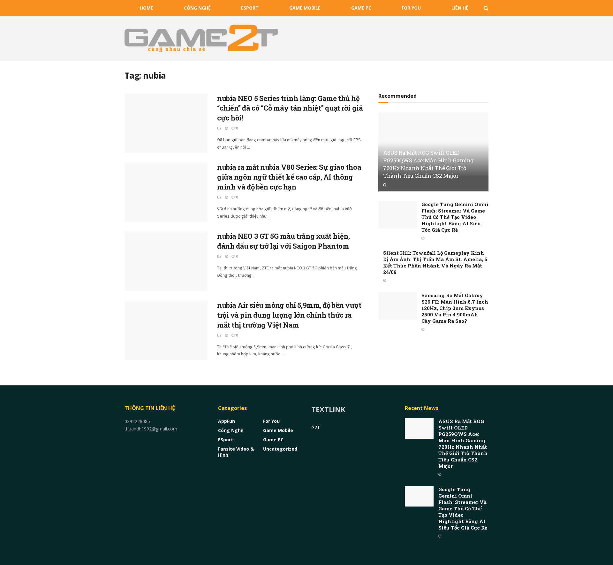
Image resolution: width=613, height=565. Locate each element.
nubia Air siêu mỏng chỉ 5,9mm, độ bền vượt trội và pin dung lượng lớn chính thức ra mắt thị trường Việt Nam (289, 314)
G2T (315, 427)
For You (411, 8)
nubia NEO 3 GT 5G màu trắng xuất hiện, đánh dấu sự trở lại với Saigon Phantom (283, 241)
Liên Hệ (459, 8)
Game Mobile (305, 8)
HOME (146, 8)
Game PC (361, 8)
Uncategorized (280, 449)
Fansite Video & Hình (236, 452)
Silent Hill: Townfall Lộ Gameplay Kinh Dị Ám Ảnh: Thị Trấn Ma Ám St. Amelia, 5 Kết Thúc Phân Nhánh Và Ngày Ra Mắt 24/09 (435, 262)
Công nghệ (197, 8)
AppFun (226, 421)
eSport (250, 8)
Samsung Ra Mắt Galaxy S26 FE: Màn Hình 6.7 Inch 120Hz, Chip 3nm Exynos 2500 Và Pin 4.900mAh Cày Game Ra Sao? (454, 308)
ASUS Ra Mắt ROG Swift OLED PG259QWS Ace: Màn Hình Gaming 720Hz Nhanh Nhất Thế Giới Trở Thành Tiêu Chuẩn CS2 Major (428, 164)
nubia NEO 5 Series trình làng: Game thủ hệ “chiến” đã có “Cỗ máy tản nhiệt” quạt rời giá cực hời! (290, 108)
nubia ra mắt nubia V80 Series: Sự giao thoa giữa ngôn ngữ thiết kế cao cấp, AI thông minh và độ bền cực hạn (289, 176)
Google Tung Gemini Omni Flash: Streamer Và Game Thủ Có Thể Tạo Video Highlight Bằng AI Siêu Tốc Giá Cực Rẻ (454, 217)
